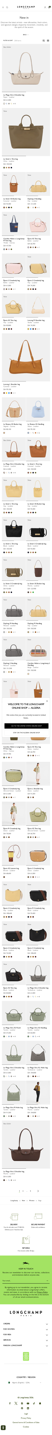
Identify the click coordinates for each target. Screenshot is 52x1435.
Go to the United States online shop (26, 726)
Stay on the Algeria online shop (26, 733)
